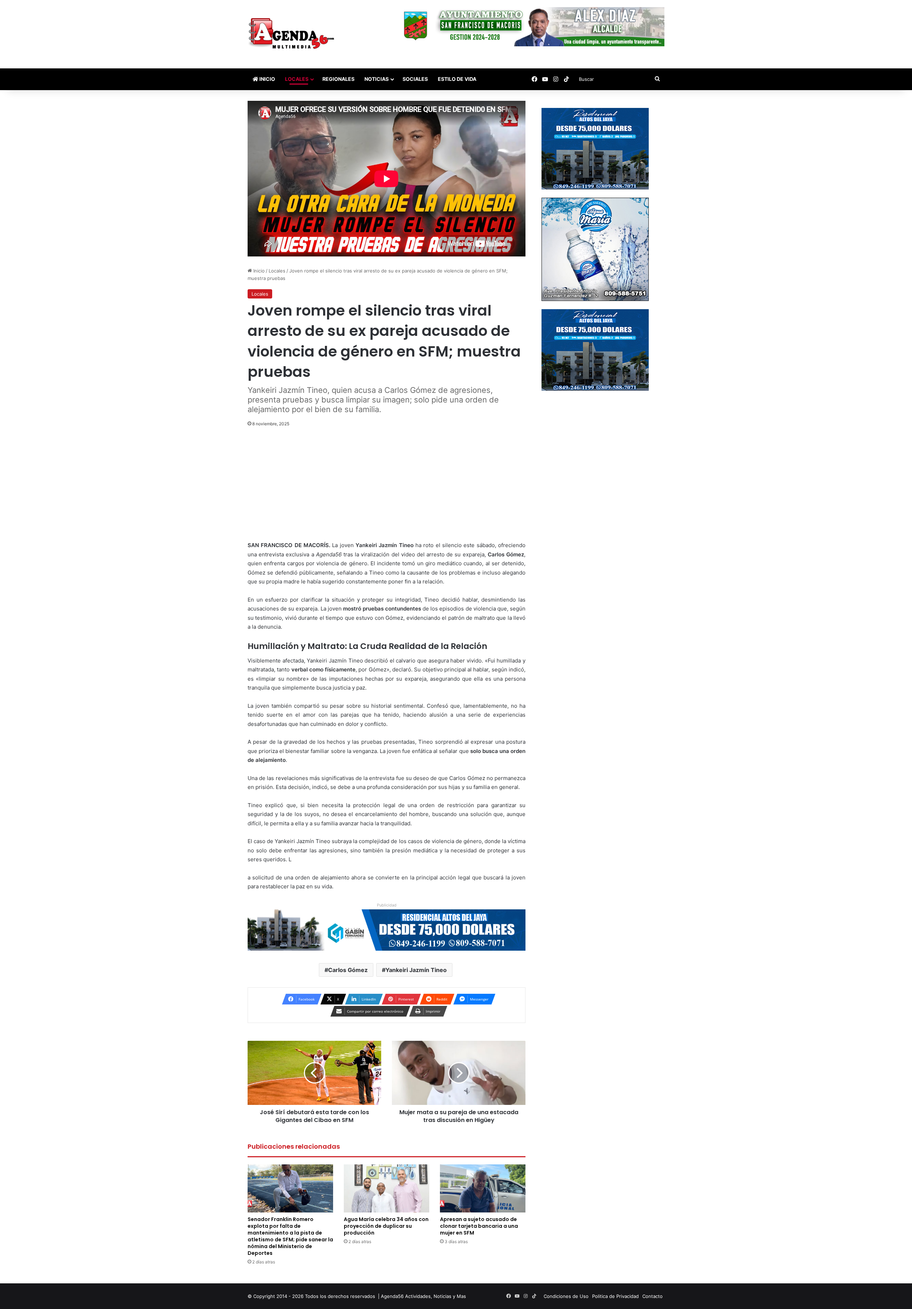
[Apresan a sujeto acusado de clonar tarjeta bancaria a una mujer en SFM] (482, 1188)
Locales (297, 79)
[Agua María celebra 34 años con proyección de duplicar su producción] (386, 1188)
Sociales (415, 79)
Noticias (376, 79)
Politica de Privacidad (615, 1296)
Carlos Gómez (348, 969)
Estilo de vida (457, 79)
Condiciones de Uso (566, 1296)
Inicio (266, 79)
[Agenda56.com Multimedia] (293, 34)
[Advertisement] (386, 488)
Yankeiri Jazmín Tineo (416, 969)
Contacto (652, 1296)
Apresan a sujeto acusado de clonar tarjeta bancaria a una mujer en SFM (479, 1226)
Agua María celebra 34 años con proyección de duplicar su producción (386, 1226)
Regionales (338, 79)
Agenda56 (392, 1296)
